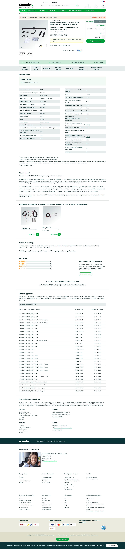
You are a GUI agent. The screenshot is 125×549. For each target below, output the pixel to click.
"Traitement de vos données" (97, 545)
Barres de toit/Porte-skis (25, 480)
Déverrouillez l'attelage (70, 485)
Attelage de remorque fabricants (72, 479)
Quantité (97, 37)
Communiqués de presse (25, 502)
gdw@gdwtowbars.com (60, 425)
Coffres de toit (32, 10)
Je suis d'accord (112, 545)
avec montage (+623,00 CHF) (100, 21)
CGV (88, 500)
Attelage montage (68, 484)
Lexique (66, 487)
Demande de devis (46, 500)
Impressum (89, 505)
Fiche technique (25, 68)
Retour (21, 13)
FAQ (43, 502)
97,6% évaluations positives (31, 62)
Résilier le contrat (62, 539)
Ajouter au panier (96, 41)
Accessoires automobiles (75, 10)
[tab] (22, 54)
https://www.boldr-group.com (62, 414)
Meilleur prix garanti (46, 507)
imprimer (54, 45)
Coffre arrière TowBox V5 (92, 479)
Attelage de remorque (47, 477)
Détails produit (36, 68)
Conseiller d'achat (68, 489)
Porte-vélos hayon (46, 482)
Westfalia (67, 507)
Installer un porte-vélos (92, 477)
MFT (66, 502)
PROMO (21, 482)
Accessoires (46, 68)
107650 (88, 125)
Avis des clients (90, 498)
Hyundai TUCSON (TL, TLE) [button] (28, 304)
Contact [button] (46, 2)
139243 (88, 137)
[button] (95, 6)
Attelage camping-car (69, 477)
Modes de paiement (46, 509)
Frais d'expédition (46, 505)
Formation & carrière (24, 504)
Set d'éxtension (25, 228)
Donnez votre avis (85, 274)
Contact (44, 498)
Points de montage (89, 10)
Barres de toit (51, 10)
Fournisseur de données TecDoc (27, 505)
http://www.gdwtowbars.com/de (63, 428)
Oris (65, 504)
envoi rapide (99, 62)
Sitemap (89, 509)
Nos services (46, 495)
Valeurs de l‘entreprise (24, 509)
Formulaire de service (47, 504)
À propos (22, 498)
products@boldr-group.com (62, 412)
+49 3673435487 (58, 417)
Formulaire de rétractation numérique (95, 511)
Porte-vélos (42, 10)
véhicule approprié (81, 68)
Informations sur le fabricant (96, 68)
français (101, 1)
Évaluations (69, 68)
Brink (66, 498)
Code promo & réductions (25, 500)
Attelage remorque (71, 474)
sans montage (89, 21)
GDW (66, 500)
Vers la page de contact (50, 461)
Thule (66, 505)
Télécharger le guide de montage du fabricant (34, 251)
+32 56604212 (58, 430)
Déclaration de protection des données (95, 504)
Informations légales (93, 495)
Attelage (23, 10)
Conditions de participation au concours (95, 507)
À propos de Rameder (27, 495)
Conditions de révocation (92, 502)
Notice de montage (58, 68)
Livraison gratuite (56, 62)
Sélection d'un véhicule (98, 17)
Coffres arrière (62, 10)
